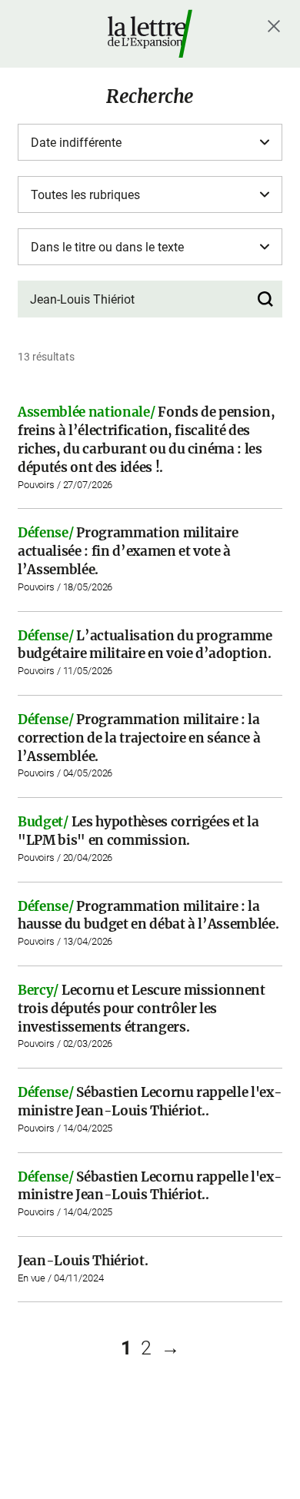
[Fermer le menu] (274, 26)
